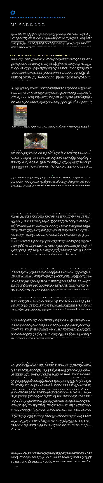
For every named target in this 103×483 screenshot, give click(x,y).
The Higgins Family (15, 297)
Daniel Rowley (14, 362)
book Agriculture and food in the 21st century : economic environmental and (37, 34)
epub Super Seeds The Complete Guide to (36, 44)
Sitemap (16, 466)
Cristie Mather (14, 319)
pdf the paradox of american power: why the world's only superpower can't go (71, 42)
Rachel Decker (14, 177)
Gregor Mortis (14, 58)
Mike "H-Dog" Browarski (16, 87)
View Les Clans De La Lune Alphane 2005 (48, 39)
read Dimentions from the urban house (54, 33)
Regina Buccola (14, 151)
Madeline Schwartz (15, 414)
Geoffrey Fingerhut (15, 240)
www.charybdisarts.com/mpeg (45, 37)
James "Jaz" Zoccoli (15, 452)
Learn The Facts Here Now (57, 43)
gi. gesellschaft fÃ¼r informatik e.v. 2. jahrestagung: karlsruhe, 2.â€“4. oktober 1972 (47, 41)
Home (15, 467)
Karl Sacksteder (14, 377)
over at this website (39, 33)
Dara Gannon (14, 213)
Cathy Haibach (14, 268)
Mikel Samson (14, 391)
